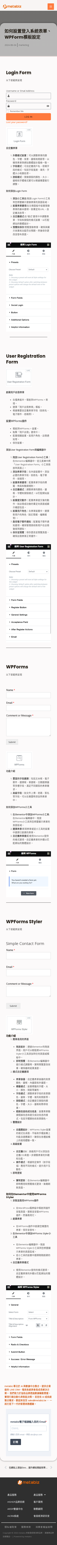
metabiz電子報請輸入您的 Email (28, 1422)
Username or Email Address (20, 90)
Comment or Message (19, 715)
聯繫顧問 (38, 1508)
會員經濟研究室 (42, 1515)
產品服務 (12, 1494)
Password (11, 100)
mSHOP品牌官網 (15, 1501)
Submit (12, 742)
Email (10, 702)
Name (10, 690)
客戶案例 (38, 1501)
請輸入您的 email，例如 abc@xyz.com (26, 1435)
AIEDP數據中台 (15, 1508)
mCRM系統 (13, 1515)
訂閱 (15, 1442)
